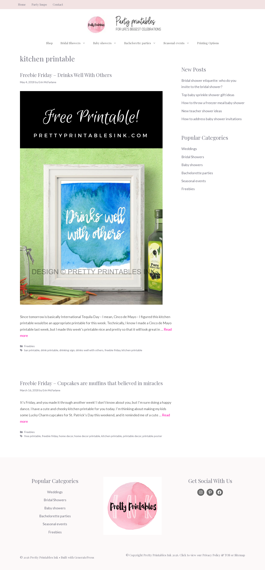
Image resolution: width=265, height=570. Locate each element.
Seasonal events (174, 43)
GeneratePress (84, 557)
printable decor (132, 436)
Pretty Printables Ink (157, 555)
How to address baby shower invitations (211, 119)
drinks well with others (89, 350)
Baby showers (102, 43)
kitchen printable (132, 350)
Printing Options (208, 43)
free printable (32, 436)
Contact (58, 4)
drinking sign (67, 350)
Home (22, 4)
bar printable (32, 350)
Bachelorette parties (137, 43)
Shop (49, 43)
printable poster (152, 436)
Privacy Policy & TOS (216, 555)
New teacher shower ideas (201, 111)
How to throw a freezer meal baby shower (213, 103)
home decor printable (87, 436)
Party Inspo (39, 4)
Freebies (29, 346)
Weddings (189, 149)
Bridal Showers (71, 43)
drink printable (49, 350)
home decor (66, 436)
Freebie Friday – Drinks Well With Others (66, 75)
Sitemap (240, 555)
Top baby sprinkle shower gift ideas (207, 95)
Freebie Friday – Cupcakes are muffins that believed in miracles (91, 383)
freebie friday (112, 350)
